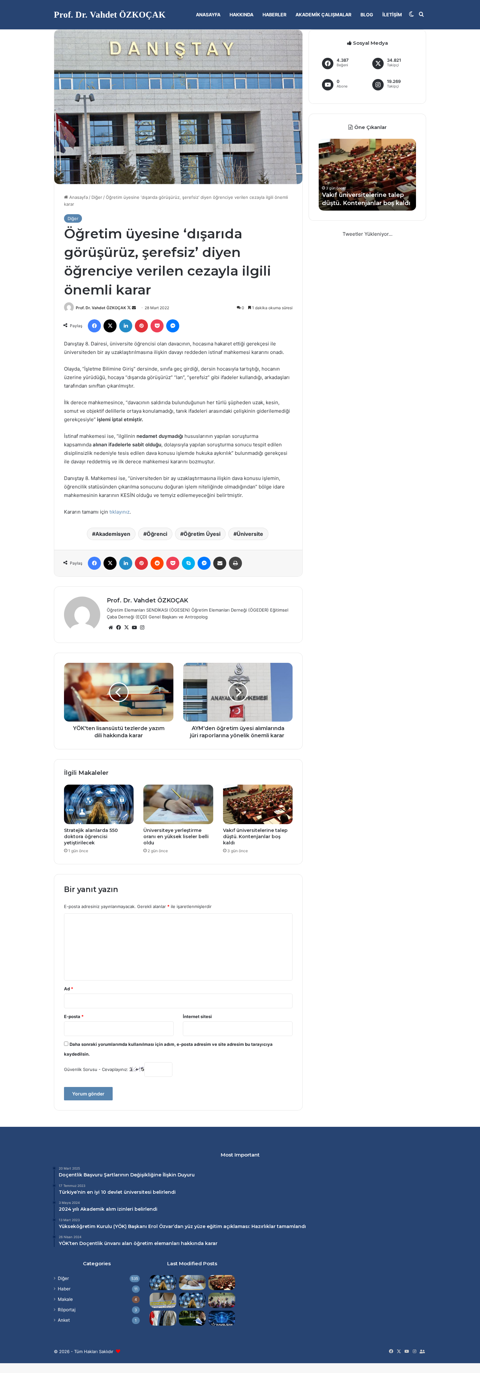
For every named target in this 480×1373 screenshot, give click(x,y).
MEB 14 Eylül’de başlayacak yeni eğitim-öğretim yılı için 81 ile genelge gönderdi (394, 194)
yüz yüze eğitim (203, 1226)
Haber (64, 1288)
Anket (64, 1320)
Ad (68, 988)
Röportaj (66, 1309)
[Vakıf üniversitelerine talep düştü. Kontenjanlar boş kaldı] (258, 804)
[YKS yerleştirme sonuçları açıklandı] (192, 1318)
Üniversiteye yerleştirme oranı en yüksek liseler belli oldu (176, 836)
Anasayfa (208, 14)
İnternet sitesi (197, 1016)
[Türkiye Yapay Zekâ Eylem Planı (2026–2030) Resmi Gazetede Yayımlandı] (192, 1300)
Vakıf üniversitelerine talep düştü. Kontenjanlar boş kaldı (255, 836)
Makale (65, 1299)
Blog (366, 14)
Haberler (274, 14)
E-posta (74, 1016)
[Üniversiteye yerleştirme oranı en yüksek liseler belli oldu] (178, 804)
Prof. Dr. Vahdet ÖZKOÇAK (101, 307)
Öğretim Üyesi (202, 534)
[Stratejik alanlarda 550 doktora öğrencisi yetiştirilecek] (99, 804)
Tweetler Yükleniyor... (367, 234)
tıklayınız (119, 512)
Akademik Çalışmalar (323, 14)
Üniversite (250, 534)
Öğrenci (157, 534)
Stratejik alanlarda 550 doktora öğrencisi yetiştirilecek (91, 836)
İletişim (392, 14)
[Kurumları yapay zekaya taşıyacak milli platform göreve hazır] (221, 1318)
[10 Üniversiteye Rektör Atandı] (163, 1318)
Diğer (96, 197)
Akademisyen (112, 534)
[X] (126, 627)
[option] (398, 175)
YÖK (120, 1226)
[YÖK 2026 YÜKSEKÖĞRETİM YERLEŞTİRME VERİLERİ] (221, 1300)
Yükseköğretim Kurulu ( (87, 1226)
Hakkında (241, 14)
